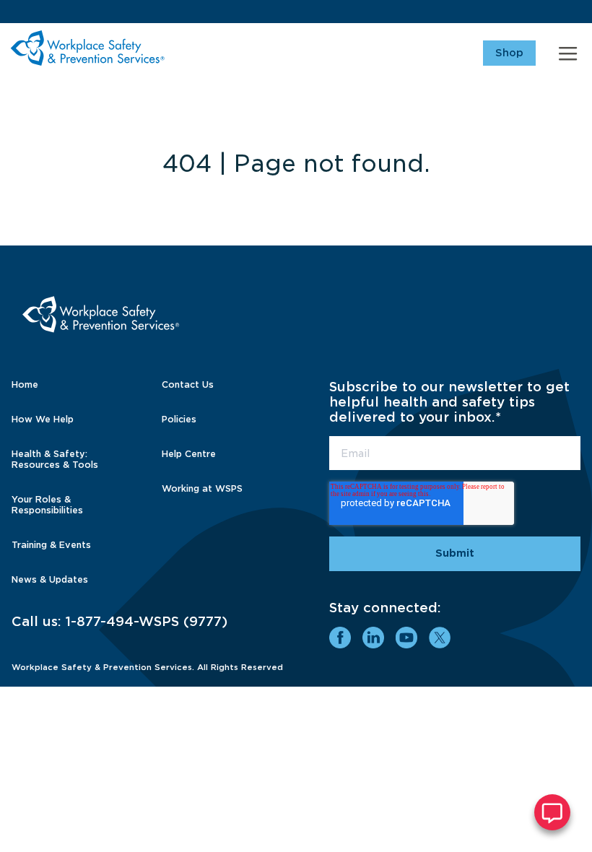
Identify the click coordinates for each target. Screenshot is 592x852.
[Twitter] (439, 637)
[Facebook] (340, 637)
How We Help (43, 419)
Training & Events (51, 544)
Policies (179, 419)
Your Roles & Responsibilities (47, 505)
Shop (509, 52)
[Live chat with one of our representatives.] (552, 812)
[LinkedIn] (373, 637)
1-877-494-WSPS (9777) (146, 621)
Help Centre (189, 453)
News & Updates (50, 579)
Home (25, 384)
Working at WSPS (202, 488)
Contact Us (188, 384)
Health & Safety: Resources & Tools (55, 459)
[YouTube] (406, 637)
